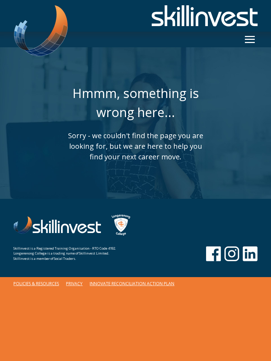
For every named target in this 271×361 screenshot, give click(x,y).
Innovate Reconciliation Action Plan (132, 284)
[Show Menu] (250, 39)
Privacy (74, 284)
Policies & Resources (36, 284)
